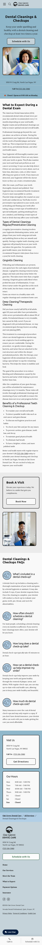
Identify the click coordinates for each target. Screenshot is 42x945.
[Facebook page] (4, 899)
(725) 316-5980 (24, 89)
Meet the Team (9, 876)
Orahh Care (32, 913)
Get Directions (21, 761)
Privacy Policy (7, 913)
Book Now (21, 501)
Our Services (8, 870)
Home (5, 865)
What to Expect (9, 881)
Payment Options (10, 887)
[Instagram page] (8, 899)
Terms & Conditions (20, 913)
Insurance (7, 893)
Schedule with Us (21, 41)
